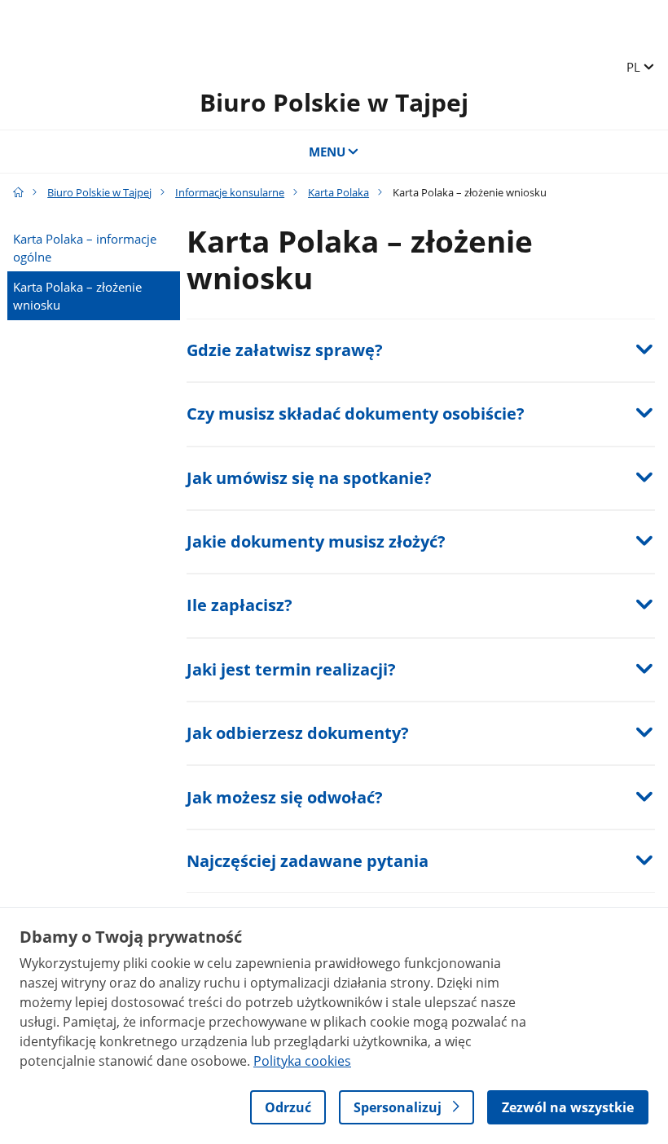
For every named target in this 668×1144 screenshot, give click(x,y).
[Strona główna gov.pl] (18, 192)
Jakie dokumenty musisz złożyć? (316, 541)
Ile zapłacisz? (239, 605)
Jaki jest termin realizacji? (291, 669)
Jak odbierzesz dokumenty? (298, 733)
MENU (327, 151)
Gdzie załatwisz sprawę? (285, 350)
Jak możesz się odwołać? (285, 797)
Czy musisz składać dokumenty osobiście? (356, 414)
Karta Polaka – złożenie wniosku (77, 296)
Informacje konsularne (229, 192)
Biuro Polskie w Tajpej (334, 102)
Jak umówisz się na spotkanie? (309, 478)
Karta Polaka (338, 192)
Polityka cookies (302, 1061)
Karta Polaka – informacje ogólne (84, 248)
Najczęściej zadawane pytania (307, 861)
